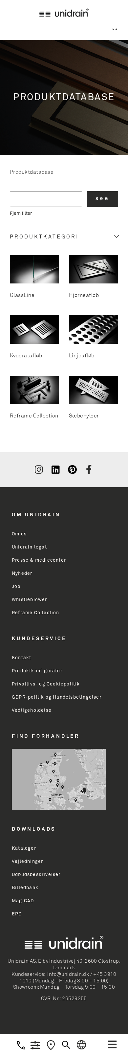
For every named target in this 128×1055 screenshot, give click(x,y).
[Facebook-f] (89, 469)
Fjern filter (21, 213)
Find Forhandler (46, 736)
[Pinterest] (72, 469)
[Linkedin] (55, 469)
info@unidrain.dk (68, 974)
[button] (112, 1044)
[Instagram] (39, 469)
